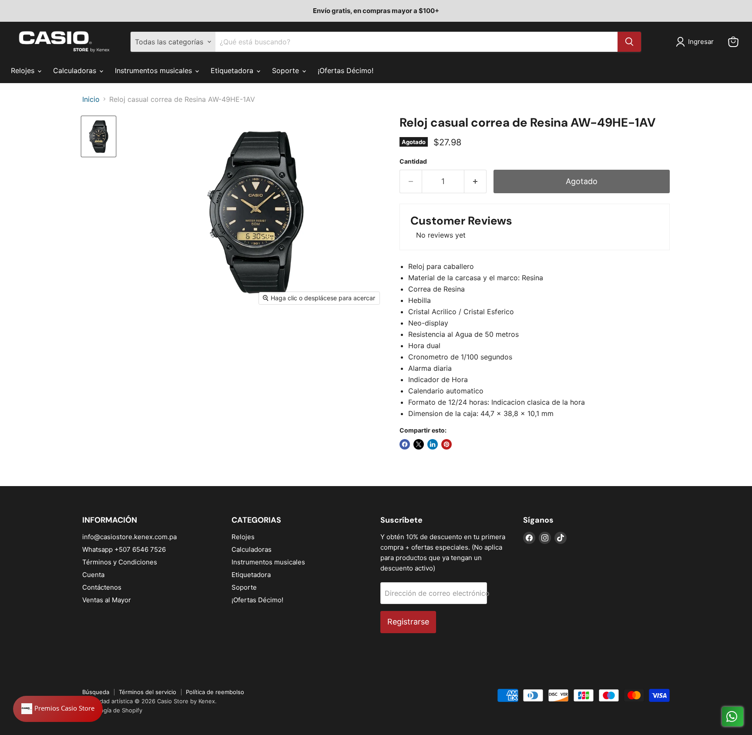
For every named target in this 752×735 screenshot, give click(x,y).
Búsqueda (95, 691)
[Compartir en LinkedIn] (432, 444)
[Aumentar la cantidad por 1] (475, 182)
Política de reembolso (215, 691)
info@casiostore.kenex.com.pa (129, 537)
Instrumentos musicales (154, 70)
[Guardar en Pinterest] (446, 444)
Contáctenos (101, 587)
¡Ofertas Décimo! (345, 70)
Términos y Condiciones (119, 562)
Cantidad (413, 161)
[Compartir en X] (418, 444)
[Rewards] (58, 709)
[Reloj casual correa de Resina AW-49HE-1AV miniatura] (98, 136)
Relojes (24, 70)
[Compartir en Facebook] (405, 444)
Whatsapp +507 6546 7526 (124, 549)
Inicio (91, 99)
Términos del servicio (147, 691)
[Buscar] (629, 42)
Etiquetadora (233, 70)
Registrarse (408, 621)
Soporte (286, 70)
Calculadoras (75, 70)
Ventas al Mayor (106, 600)
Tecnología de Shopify (112, 710)
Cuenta (93, 575)
